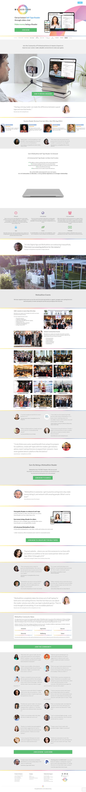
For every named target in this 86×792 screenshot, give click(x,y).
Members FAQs (46, 777)
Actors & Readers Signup (48, 776)
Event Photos (17, 781)
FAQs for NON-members (48, 779)
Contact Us (31, 779)
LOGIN (80, 2)
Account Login (46, 775)
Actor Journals (17, 779)
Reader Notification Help (48, 781)
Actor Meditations (18, 777)
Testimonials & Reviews (33, 777)
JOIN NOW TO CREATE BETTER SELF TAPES (43, 540)
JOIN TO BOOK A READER (43, 94)
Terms (30, 775)
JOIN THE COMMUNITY (43, 647)
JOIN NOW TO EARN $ (42, 478)
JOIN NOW (25, 30)
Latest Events (17, 780)
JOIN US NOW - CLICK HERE (43, 752)
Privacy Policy (31, 776)
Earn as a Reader (18, 776)
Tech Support (46, 780)
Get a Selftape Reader (19, 775)
